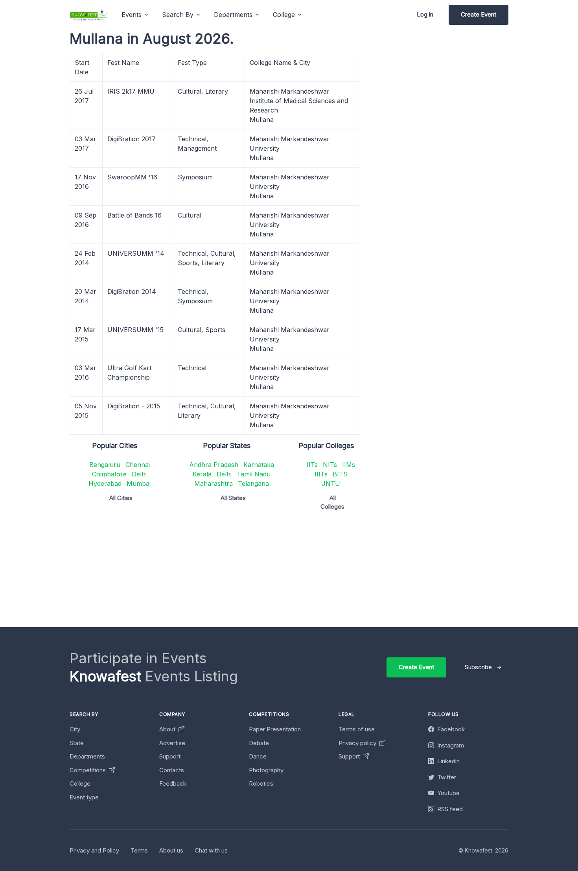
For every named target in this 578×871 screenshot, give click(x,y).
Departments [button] (233, 14)
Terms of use (357, 729)
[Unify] (88, 14)
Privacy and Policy (94, 850)
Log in (425, 14)
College (80, 783)
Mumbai (139, 483)
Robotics (261, 783)
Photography (266, 770)
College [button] (284, 14)
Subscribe (478, 667)
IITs (312, 465)
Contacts (171, 770)
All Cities (121, 498)
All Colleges (332, 502)
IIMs (348, 465)
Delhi (139, 474)
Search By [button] (177, 14)
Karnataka (258, 465)
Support (169, 756)
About (168, 729)
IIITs (321, 474)
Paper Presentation (275, 729)
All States (233, 498)
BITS (340, 474)
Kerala (202, 474)
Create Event (478, 14)
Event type (84, 797)
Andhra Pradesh (213, 465)
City (75, 729)
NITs (330, 465)
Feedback (172, 783)
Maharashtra (213, 483)
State (77, 743)
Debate (259, 743)
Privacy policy (358, 743)
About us (171, 850)
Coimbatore (109, 474)
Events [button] (131, 14)
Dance (258, 756)
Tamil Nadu (254, 474)
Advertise (172, 743)
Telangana (253, 483)
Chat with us (211, 850)
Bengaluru (104, 465)
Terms (139, 850)
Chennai (137, 465)
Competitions (88, 770)
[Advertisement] (305, 572)
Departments (87, 756)
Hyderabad (104, 483)
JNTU (331, 483)
